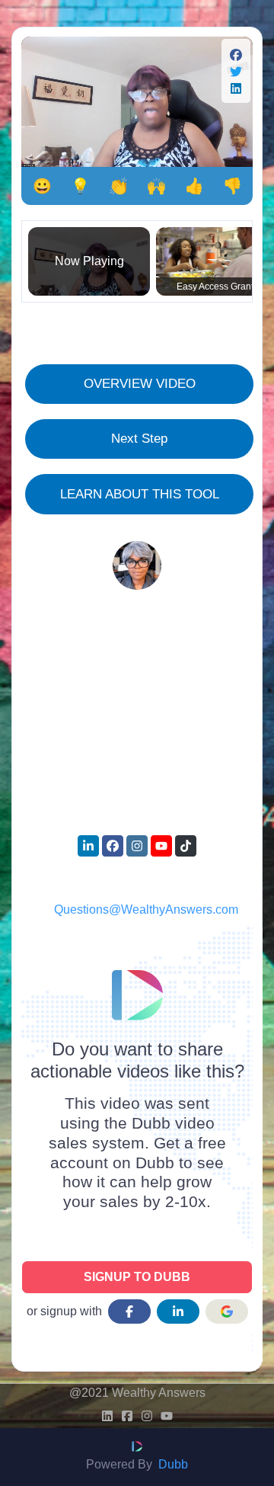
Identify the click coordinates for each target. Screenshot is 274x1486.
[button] (236, 57)
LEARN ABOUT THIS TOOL (139, 493)
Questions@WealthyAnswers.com (146, 909)
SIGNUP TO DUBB (137, 1276)
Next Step (139, 438)
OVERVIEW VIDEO (140, 383)
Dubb (173, 1464)
